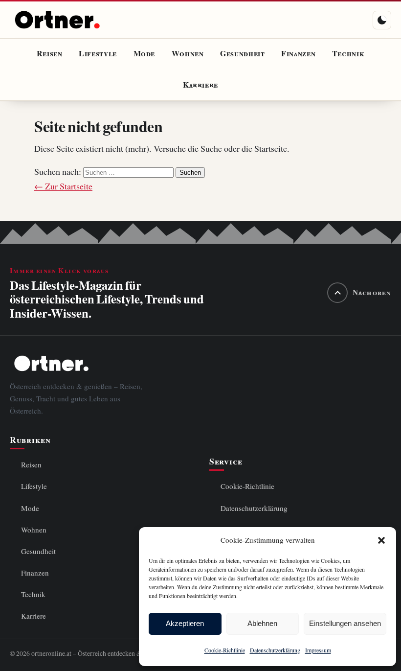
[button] (381, 540)
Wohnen (188, 53)
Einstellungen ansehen (345, 623)
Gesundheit (242, 53)
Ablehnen (262, 623)
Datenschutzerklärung (275, 650)
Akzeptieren (185, 623)
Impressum (318, 650)
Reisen (50, 53)
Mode (145, 53)
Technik (348, 53)
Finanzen (298, 53)
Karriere (200, 85)
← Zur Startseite (63, 186)
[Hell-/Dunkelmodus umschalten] (382, 20)
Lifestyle (98, 53)
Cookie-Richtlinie (224, 650)
